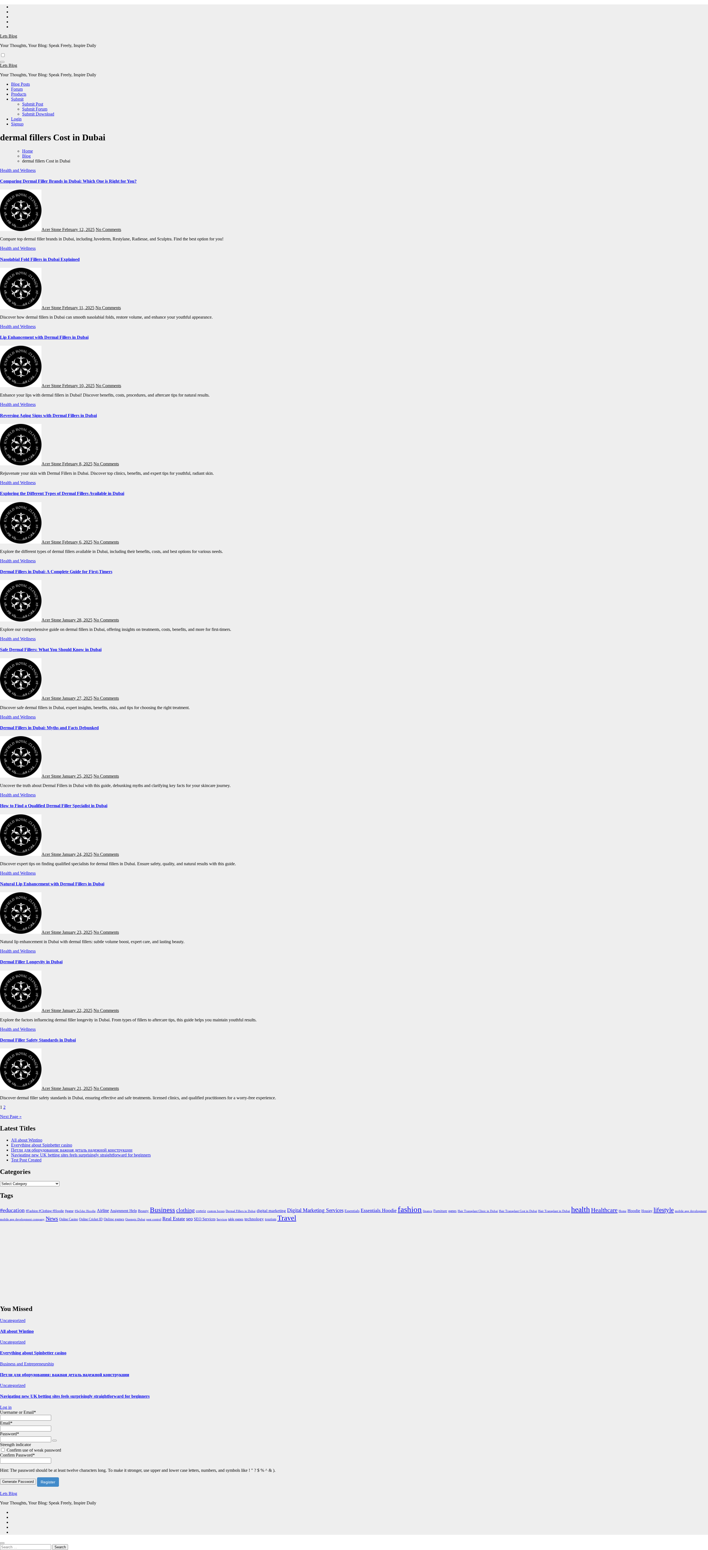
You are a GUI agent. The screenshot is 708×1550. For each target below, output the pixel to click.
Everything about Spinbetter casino (41, 1145)
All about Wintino (26, 1140)
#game (69, 1211)
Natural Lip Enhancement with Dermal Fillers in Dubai (52, 884)
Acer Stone (51, 229)
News (52, 1218)
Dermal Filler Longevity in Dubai (31, 961)
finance (427, 1211)
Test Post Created (26, 1160)
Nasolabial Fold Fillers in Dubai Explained (40, 259)
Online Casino (68, 1219)
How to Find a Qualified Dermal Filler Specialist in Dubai (53, 805)
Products (18, 94)
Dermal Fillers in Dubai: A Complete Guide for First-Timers (56, 571)
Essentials (352, 1211)
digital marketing (271, 1210)
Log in (6, 1407)
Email (6, 1423)
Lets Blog (8, 36)
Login (16, 119)
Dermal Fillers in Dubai (241, 1211)
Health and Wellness (18, 170)
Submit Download (38, 114)
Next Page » (11, 1116)
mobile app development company (22, 1219)
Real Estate (173, 1218)
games (452, 1211)
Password (9, 1433)
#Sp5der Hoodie (85, 1211)
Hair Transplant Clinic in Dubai (478, 1211)
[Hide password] (54, 1440)
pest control (153, 1219)
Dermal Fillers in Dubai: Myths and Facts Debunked (49, 727)
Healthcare (604, 1210)
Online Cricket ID (91, 1219)
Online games (114, 1219)
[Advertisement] (166, 1261)
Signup (17, 124)
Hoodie (634, 1210)
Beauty (143, 1211)
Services (222, 1219)
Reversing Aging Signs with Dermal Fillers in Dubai (48, 415)
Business (162, 1209)
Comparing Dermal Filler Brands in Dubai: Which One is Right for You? (68, 181)
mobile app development (691, 1211)
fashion (410, 1209)
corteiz (201, 1211)
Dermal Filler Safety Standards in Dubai (38, 1040)
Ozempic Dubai (135, 1219)
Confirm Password (17, 1455)
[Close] (2, 1543)
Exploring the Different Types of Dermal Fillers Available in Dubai (62, 493)
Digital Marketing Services (315, 1210)
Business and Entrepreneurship (27, 1364)
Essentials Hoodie (379, 1210)
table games (235, 1219)
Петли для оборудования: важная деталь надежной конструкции (71, 1150)
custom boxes (216, 1211)
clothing (185, 1210)
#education (12, 1210)
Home (622, 1211)
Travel (286, 1218)
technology (254, 1218)
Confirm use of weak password (34, 1450)
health (580, 1209)
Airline (103, 1210)
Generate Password (18, 1482)
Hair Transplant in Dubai (554, 1211)
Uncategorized (12, 1320)
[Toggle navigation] (2, 62)
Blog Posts (20, 84)
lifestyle (664, 1210)
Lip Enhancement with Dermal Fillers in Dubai (44, 337)
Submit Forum (34, 109)
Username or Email (18, 1412)
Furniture (440, 1211)
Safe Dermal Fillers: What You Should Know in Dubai (50, 649)
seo (189, 1218)
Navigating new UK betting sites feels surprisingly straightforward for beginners (81, 1155)
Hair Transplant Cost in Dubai (518, 1211)
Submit (17, 99)
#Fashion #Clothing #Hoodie (45, 1211)
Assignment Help (123, 1210)
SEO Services (204, 1219)
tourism (270, 1219)
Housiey (646, 1211)
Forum (17, 89)
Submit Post (32, 104)
